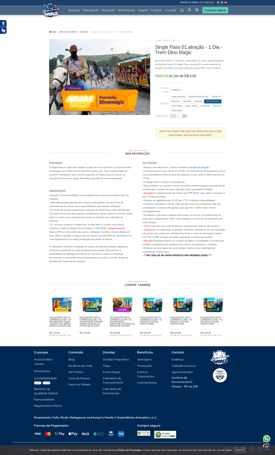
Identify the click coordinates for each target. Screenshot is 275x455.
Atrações (74, 10)
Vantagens (144, 359)
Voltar (53, 32)
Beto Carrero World (68, 32)
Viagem (143, 10)
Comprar (62, 340)
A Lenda (170, 10)
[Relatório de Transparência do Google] (143, 434)
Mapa (106, 365)
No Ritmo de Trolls (80, 365)
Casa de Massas (79, 378)
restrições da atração (198, 167)
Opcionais (83, 32)
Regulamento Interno (48, 405)
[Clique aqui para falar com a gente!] (266, 438)
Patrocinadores (44, 399)
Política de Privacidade (129, 450)
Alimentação (126, 10)
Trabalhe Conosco (184, 365)
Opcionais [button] (108, 10)
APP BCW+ (101, 228)
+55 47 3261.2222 (206, 2)
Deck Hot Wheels (79, 384)
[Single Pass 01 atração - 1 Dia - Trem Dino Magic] (99, 77)
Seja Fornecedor (182, 372)
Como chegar (111, 372)
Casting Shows (147, 382)
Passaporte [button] (91, 10)
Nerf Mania (75, 372)
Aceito (240, 450)
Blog (71, 359)
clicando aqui (162, 251)
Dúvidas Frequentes (116, 359)
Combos (156, 10)
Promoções (144, 365)
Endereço (178, 359)
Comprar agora (215, 10)
